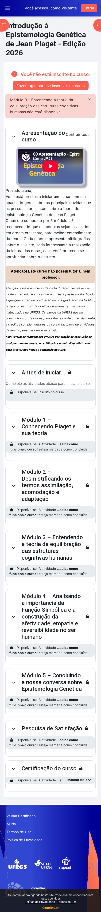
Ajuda (11, 824)
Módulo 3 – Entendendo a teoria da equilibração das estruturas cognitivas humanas (52, 547)
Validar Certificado (21, 816)
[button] (13, 136)
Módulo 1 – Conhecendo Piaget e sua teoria (49, 427)
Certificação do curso (49, 768)
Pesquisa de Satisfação (52, 728)
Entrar (89, 8)
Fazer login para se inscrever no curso (50, 85)
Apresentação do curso (43, 136)
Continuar (50, 908)
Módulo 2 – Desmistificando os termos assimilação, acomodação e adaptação (47, 485)
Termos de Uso (67, 902)
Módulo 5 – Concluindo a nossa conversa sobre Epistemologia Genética (52, 682)
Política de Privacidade (40, 902)
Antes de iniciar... (44, 372)
